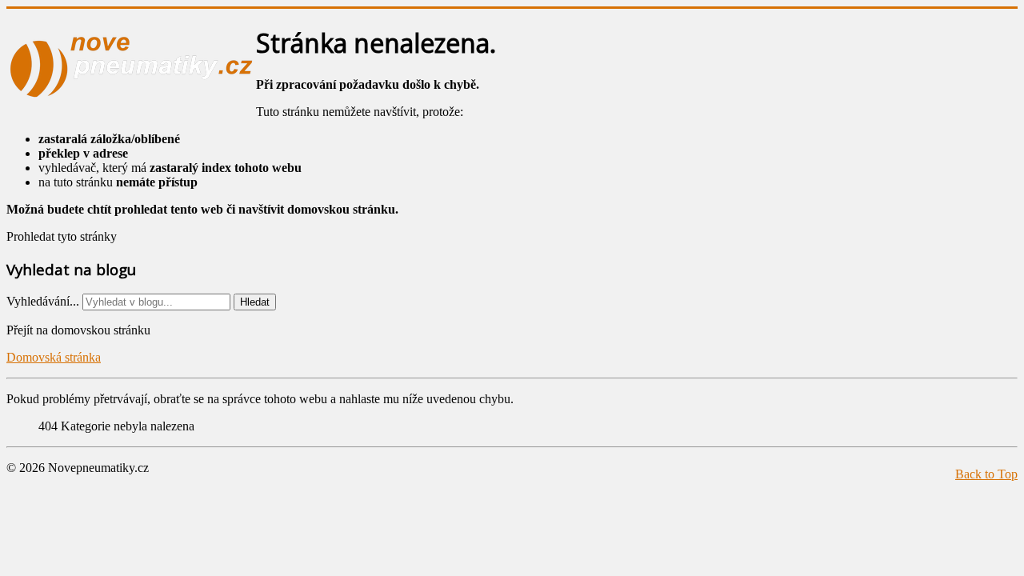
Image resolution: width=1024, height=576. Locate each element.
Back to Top (986, 474)
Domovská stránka (53, 357)
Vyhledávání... (42, 301)
